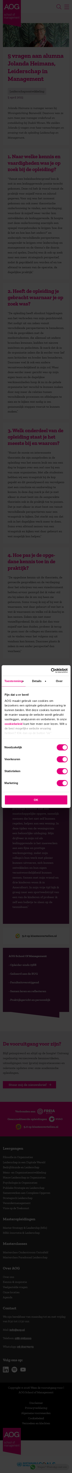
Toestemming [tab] (13, 681)
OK (36, 799)
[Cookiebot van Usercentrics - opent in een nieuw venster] (51, 670)
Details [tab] (36, 681)
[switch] (62, 759)
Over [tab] (59, 681)
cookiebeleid (13, 723)
